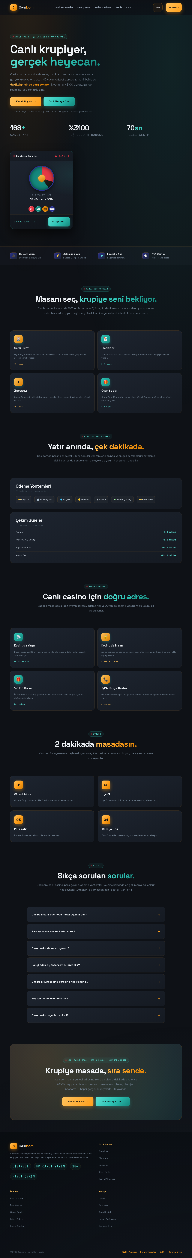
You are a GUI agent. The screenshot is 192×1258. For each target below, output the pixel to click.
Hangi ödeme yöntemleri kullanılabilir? (56, 965)
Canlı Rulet (104, 1151)
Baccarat (103, 1165)
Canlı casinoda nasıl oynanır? (50, 948)
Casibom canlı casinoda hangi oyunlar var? (59, 914)
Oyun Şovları (105, 1172)
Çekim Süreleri (17, 1212)
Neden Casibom (102, 7)
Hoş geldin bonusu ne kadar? (50, 998)
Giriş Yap (103, 1205)
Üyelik (119, 7)
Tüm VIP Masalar (107, 1179)
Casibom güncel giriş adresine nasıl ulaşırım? (60, 981)
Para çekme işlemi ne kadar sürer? (53, 931)
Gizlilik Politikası (129, 1252)
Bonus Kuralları (17, 1226)
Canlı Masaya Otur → (112, 1101)
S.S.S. (129, 7)
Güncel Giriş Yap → (25, 101)
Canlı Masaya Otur (59, 101)
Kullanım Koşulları (148, 1252)
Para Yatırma (16, 1198)
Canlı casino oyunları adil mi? (50, 1015)
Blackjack (103, 1158)
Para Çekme (83, 7)
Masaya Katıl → (59, 221)
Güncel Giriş (173, 7)
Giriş (158, 7)
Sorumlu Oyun (106, 1226)
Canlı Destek (105, 1212)
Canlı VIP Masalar (64, 7)
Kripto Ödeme (17, 1219)
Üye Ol (102, 1198)
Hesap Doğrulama (108, 1219)
